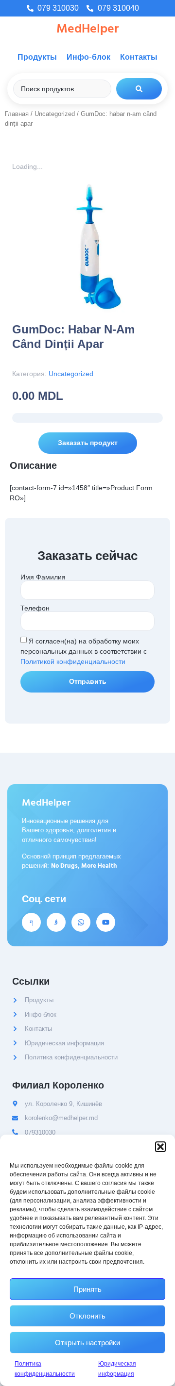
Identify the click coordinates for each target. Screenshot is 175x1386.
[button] (160, 1147)
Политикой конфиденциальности (72, 661)
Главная (17, 113)
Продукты (37, 57)
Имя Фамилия (43, 577)
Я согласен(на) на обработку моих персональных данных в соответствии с (83, 651)
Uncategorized (55, 113)
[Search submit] (139, 88)
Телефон (35, 608)
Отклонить (87, 1316)
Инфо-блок (88, 57)
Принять (87, 1289)
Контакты (139, 57)
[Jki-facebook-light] (31, 922)
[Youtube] (105, 922)
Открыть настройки (87, 1342)
